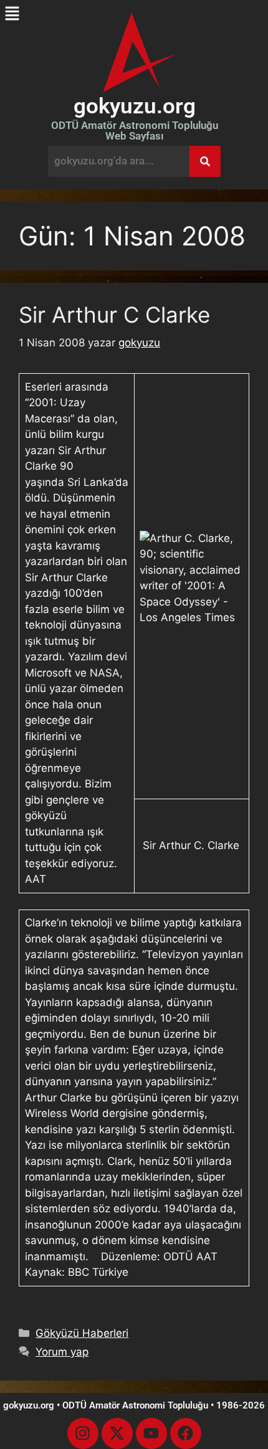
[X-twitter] (117, 1433)
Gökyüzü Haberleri (82, 1333)
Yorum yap (62, 1352)
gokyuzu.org (135, 106)
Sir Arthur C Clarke (114, 315)
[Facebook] (185, 1433)
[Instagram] (82, 1433)
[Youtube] (151, 1433)
